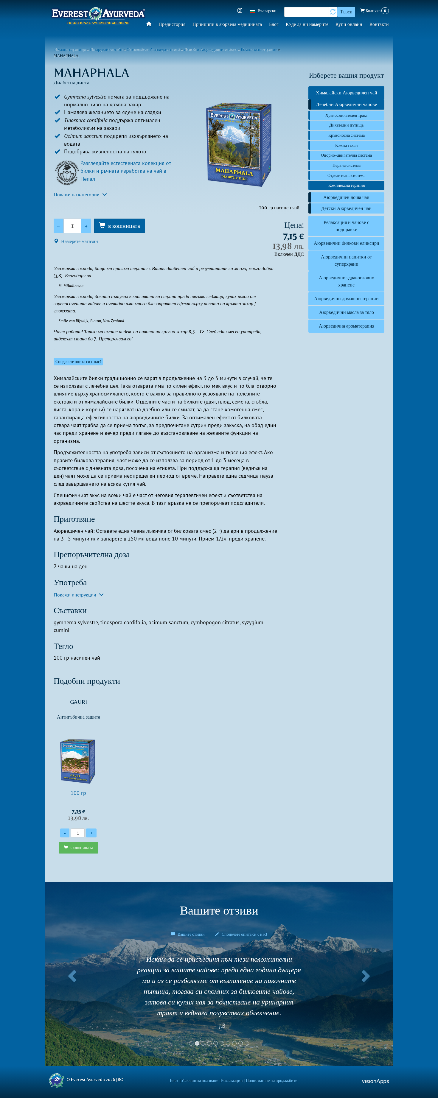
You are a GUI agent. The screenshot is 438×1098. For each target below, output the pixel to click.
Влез (174, 1080)
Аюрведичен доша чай (346, 197)
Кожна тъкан (346, 145)
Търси (346, 12)
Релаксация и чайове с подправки (346, 225)
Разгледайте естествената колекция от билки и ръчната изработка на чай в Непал (125, 171)
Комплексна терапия (259, 49)
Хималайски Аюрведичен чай (153, 49)
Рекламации (232, 1080)
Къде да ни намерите (307, 24)
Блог (274, 24)
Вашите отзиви (191, 934)
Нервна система (347, 165)
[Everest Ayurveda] (98, 16)
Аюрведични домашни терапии (346, 298)
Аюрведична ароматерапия (346, 326)
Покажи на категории (77, 194)
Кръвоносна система (346, 135)
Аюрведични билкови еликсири (346, 243)
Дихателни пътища (346, 125)
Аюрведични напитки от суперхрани (346, 260)
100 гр (78, 760)
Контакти (379, 24)
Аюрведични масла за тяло (346, 312)
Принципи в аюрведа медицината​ (227, 24)
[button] (71, 995)
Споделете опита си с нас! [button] (78, 361)
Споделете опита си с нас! (244, 934)
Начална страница (70, 49)
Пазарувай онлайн (106, 49)
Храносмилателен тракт (346, 115)
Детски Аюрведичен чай (346, 208)
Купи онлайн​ (349, 24)
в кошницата (124, 225)
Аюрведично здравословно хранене (346, 281)
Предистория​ (172, 24)
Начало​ (150, 23)
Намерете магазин (79, 241)
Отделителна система (346, 175)
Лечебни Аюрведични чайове (210, 49)
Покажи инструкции (75, 595)
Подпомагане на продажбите (271, 1080)
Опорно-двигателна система (346, 155)
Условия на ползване (199, 1080)
